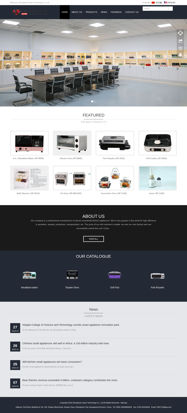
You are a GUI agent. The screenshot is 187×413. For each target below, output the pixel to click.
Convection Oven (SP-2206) (114, 193)
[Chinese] (157, 2)
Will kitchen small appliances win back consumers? (52, 361)
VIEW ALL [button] (93, 239)
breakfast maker (29, 287)
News (104, 12)
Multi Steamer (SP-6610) (28, 193)
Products (91, 12)
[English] (169, 2)
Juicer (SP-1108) (156, 193)
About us (77, 12)
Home (65, 12)
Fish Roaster (157, 287)
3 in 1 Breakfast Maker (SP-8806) (28, 158)
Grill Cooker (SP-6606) (156, 158)
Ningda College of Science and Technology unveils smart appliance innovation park (70, 324)
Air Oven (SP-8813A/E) (71, 193)
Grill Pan (114, 287)
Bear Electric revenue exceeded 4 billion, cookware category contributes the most (69, 380)
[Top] (180, 48)
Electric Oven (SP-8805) (71, 158)
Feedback (116, 12)
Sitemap (124, 403)
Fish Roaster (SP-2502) (114, 158)
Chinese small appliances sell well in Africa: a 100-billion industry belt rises (65, 343)
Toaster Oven (72, 287)
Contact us (131, 12)
